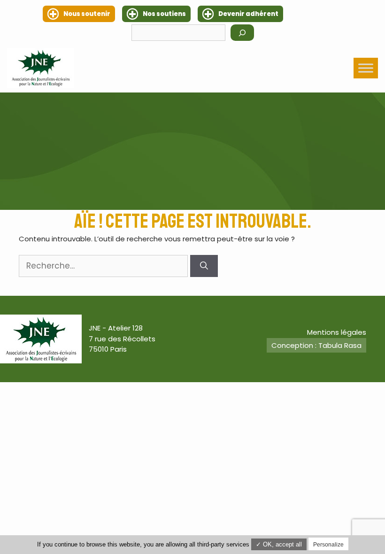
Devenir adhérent (248, 13)
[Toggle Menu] (365, 67)
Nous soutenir (86, 13)
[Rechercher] (242, 32)
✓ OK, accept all (279, 544)
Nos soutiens (164, 13)
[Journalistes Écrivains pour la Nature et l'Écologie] (40, 67)
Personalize (328, 544)
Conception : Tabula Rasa (316, 345)
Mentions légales (336, 332)
